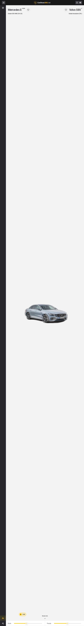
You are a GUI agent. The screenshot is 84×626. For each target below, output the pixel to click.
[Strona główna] (42, 2)
